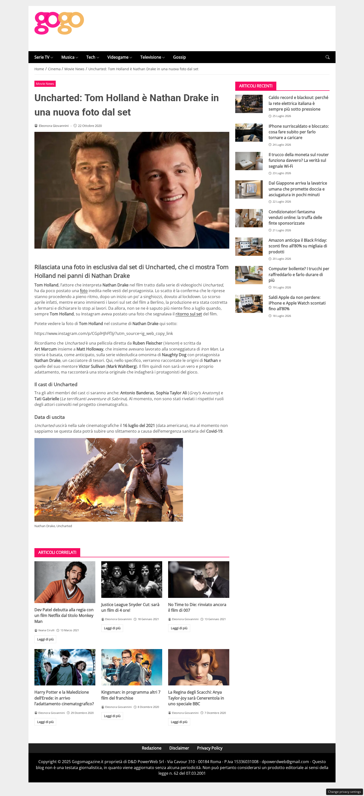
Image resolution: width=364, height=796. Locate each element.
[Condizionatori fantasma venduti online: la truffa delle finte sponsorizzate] (249, 218)
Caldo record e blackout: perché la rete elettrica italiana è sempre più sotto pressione (298, 103)
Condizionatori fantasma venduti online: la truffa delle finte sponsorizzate (295, 217)
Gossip (179, 57)
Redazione (151, 748)
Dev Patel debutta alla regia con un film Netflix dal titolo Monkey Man (64, 615)
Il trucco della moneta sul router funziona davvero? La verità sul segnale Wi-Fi (299, 160)
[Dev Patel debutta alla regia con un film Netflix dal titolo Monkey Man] (64, 582)
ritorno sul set (189, 314)
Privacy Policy (209, 748)
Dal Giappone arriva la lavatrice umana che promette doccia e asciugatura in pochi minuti (298, 188)
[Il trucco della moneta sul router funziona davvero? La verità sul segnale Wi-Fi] (249, 161)
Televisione (150, 57)
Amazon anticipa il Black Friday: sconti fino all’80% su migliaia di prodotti (298, 246)
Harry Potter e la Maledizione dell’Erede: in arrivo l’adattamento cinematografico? (64, 697)
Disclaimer (179, 748)
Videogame (118, 57)
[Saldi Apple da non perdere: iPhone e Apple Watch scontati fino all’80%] (249, 304)
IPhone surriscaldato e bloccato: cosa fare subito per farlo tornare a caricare (299, 131)
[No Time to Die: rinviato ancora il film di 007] (198, 579)
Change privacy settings (344, 792)
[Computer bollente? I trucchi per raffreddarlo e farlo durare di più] (249, 275)
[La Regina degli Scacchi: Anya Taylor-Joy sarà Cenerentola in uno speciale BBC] (198, 667)
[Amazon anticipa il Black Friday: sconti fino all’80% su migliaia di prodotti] (249, 246)
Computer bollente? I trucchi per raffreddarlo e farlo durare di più (299, 274)
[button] (328, 57)
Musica (68, 57)
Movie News (45, 83)
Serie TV (42, 57)
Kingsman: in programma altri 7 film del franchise (130, 695)
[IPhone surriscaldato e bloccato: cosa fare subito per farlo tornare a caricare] (249, 132)
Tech (90, 57)
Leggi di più (45, 639)
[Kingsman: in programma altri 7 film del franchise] (131, 667)
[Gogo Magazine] (59, 28)
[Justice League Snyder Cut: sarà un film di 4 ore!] (131, 579)
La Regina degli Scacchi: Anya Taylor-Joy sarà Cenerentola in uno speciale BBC (196, 697)
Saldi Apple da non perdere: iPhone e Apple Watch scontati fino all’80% (297, 303)
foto (84, 290)
